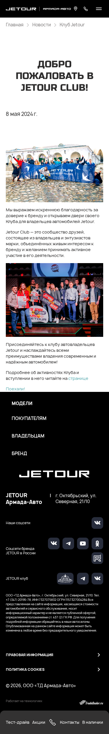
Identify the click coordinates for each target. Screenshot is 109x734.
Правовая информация (29, 654)
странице (78, 378)
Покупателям (29, 418)
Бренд (19, 454)
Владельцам (28, 436)
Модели (22, 404)
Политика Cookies (25, 669)
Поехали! (15, 389)
